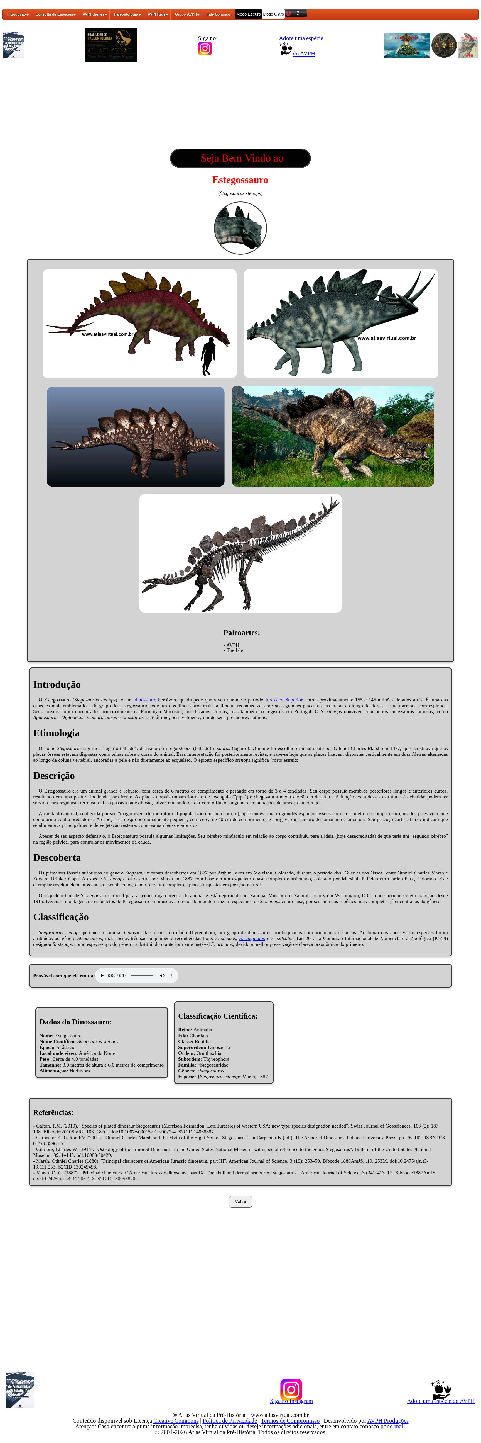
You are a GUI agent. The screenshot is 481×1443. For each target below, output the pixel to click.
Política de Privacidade (230, 1420)
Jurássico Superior (283, 700)
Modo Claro (273, 14)
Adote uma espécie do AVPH (441, 1401)
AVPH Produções (388, 1420)
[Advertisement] (240, 107)
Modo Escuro (248, 14)
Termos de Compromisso (290, 1420)
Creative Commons (176, 1420)
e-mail (397, 1426)
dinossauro (145, 700)
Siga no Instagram (291, 1401)
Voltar (240, 1201)
